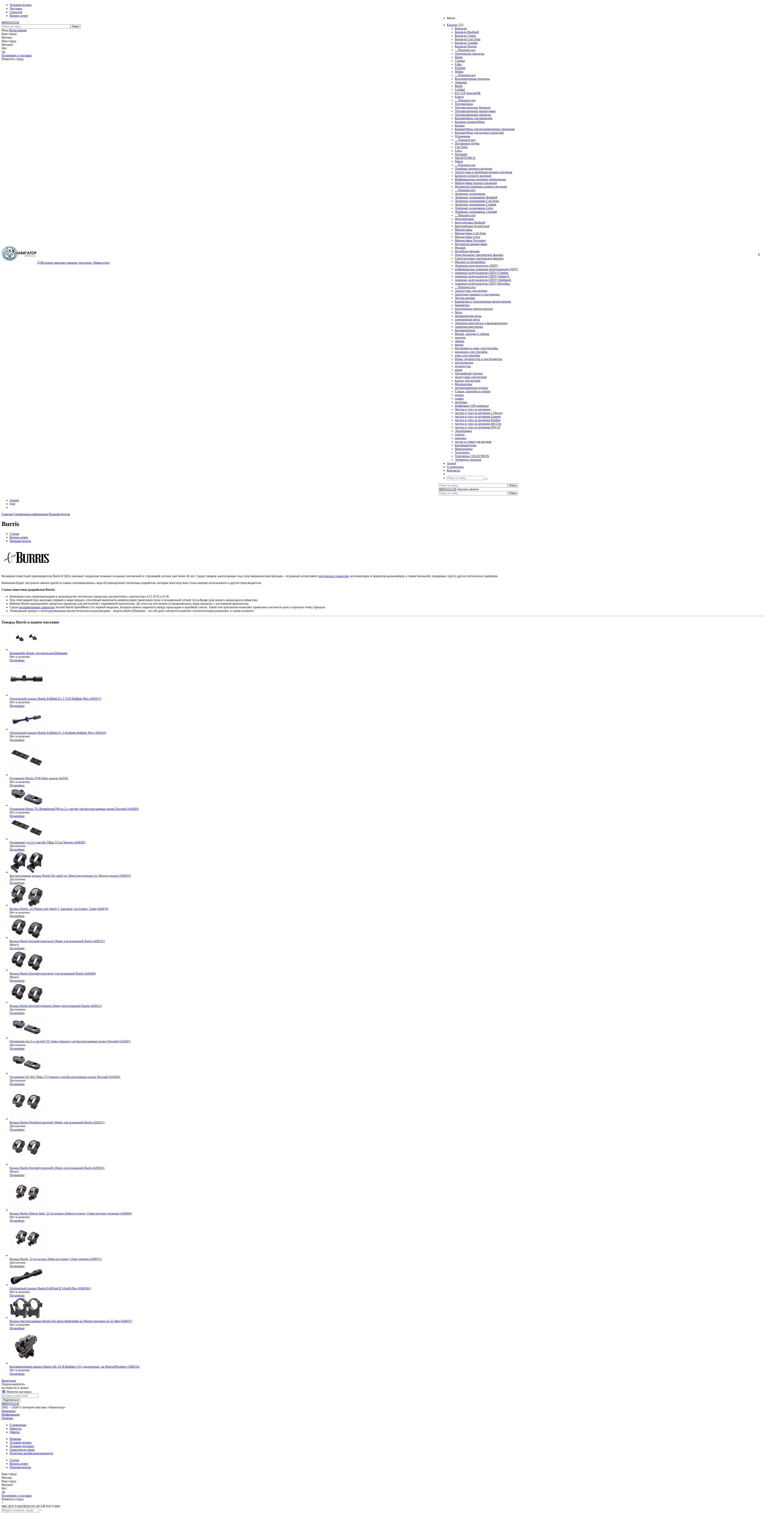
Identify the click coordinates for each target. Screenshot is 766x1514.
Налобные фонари (467, 251)
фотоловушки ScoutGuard (472, 226)
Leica (458, 150)
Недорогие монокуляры (471, 244)
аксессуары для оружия (471, 377)
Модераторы (463, 384)
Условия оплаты (21, 1442)
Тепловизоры (464, 104)
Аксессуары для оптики (471, 290)
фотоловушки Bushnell (470, 222)
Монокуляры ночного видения (476, 183)
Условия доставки (22, 1446)
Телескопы (462, 452)
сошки (459, 398)
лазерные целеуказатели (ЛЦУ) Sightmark (483, 280)
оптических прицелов (333, 576)
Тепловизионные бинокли (473, 107)
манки (459, 344)
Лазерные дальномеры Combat (475, 204)
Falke (458, 64)
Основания (462, 136)
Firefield (460, 68)
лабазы (459, 341)
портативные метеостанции (474, 308)
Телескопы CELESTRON (472, 456)
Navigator (461, 154)
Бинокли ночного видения (473, 175)
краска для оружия (467, 380)
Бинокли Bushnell (467, 32)
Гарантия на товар (22, 1449)
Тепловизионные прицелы (473, 114)
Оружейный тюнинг (469, 373)
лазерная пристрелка (469, 326)
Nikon (459, 161)
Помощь (7, 1418)
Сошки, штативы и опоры (472, 391)
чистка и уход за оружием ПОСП (477, 427)
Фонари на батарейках (470, 262)
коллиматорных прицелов (36, 607)
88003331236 (10, 22)
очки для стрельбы (467, 355)
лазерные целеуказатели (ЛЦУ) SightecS (482, 276)
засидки (460, 337)
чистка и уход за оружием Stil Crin (478, 423)
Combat (460, 60)
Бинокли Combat (466, 43)
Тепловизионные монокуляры (475, 111)
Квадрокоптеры (465, 445)
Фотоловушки (464, 219)
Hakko (459, 71)
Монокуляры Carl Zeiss (470, 233)
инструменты (464, 362)
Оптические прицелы (469, 53)
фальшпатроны (465, 330)
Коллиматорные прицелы (472, 78)
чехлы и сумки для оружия (473, 441)
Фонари (460, 247)
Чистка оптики (465, 298)
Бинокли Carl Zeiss (467, 39)
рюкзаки (460, 438)
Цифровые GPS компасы (472, 405)
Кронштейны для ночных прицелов (479, 132)
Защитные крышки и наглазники (477, 294)
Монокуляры (463, 229)
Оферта (15, 1432)
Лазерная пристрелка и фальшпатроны (481, 323)
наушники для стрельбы (471, 352)
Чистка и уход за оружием (472, 409)
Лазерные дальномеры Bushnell (476, 197)
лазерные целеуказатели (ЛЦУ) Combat (481, 272)
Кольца (460, 125)
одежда (460, 434)
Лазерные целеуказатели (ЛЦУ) (476, 265)
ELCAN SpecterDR (468, 93)
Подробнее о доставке (17, 55)
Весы (458, 312)
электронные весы (467, 319)
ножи (458, 370)
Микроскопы (464, 449)
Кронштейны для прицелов (473, 118)
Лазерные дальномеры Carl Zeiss (477, 201)
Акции (14, 500)
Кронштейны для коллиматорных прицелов (485, 129)
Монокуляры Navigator (470, 240)
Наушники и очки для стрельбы (476, 348)
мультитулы (463, 366)
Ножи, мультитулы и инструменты (478, 359)
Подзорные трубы (467, 143)
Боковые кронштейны (470, 122)
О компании (18, 1425)
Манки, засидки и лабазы (472, 334)
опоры (459, 395)
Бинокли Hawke (466, 46)
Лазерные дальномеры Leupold (476, 211)
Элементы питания (468, 459)
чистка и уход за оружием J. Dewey (479, 413)
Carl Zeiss (461, 147)
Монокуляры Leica (467, 237)
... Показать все (465, 50)
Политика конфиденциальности (31, 1453)
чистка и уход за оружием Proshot (477, 420)
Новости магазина (18, 1391)
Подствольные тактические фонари (479, 255)
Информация (10, 1414)
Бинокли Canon (465, 35)
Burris (459, 57)
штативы (461, 402)
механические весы (468, 316)
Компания (8, 1411)
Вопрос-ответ (19, 1463)
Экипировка (463, 431)
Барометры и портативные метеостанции (483, 301)
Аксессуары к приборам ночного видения (483, 172)
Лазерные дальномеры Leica (474, 208)
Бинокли (461, 28)
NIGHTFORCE (465, 158)
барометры (462, 305)
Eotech (459, 96)
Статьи (14, 1460)
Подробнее (17, 660)
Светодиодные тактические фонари (479, 258)
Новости (15, 1428)
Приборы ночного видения (473, 168)
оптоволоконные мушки (471, 387)
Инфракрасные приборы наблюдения (480, 179)
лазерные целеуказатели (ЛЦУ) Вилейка (482, 283)
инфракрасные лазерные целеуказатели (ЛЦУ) (486, 269)
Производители (20, 1467)
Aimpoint (461, 82)
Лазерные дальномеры (470, 193)
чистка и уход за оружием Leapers (478, 416)
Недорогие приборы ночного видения (481, 186)
